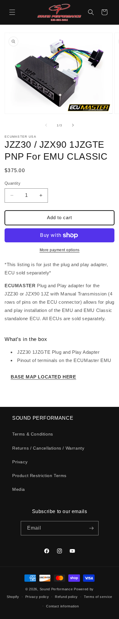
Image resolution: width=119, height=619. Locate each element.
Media (18, 489)
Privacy (19, 461)
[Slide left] (46, 125)
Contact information (62, 606)
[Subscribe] (91, 528)
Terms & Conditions (32, 434)
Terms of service (98, 597)
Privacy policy (37, 597)
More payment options (60, 250)
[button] (12, 12)
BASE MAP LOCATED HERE (43, 376)
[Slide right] (73, 125)
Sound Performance (56, 589)
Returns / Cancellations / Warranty (48, 448)
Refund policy (66, 597)
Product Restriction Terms (39, 475)
